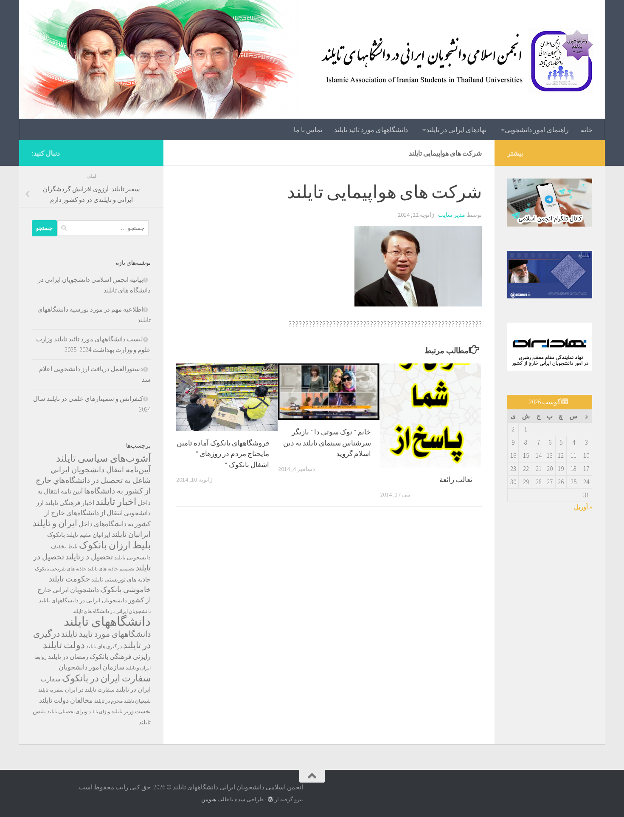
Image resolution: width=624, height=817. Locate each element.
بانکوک (56, 534)
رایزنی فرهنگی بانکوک (120, 656)
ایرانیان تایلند (131, 534)
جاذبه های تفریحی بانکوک (60, 568)
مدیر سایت (451, 214)
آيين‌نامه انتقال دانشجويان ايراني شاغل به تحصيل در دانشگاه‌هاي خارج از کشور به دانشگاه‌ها (93, 480)
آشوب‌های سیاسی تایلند (103, 458)
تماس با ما (308, 129)
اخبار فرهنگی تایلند (69, 503)
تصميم (127, 568)
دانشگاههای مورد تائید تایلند (371, 129)
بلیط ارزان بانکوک (115, 545)
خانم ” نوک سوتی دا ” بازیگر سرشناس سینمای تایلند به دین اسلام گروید (327, 442)
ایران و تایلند (55, 523)
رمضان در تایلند (68, 656)
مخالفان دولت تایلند (66, 700)
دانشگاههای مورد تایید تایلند (106, 634)
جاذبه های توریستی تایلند (121, 579)
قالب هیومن (215, 799)
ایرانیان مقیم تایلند (88, 535)
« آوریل (583, 507)
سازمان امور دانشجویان (91, 667)
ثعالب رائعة (455, 479)
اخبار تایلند (116, 501)
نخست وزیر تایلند (131, 711)
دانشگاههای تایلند (107, 621)
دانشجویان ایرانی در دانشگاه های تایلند (112, 611)
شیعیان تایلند (137, 701)
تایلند (120, 557)
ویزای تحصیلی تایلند (67, 711)
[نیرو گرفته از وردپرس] (270, 799)
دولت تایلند (64, 645)
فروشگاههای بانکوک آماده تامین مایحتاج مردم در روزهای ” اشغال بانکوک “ (223, 453)
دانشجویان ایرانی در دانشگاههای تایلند (83, 600)
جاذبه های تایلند (102, 568)
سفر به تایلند (51, 690)
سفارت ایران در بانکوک (106, 678)
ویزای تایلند (99, 712)
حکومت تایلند (69, 579)
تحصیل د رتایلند (89, 557)
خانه (587, 129)
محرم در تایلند (108, 701)
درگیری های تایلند (104, 646)
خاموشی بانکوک (125, 589)
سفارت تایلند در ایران (90, 689)
